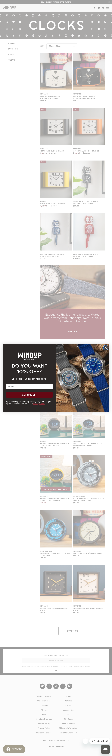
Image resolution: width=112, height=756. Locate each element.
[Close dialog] (105, 347)
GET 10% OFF (29, 395)
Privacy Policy (39, 404)
